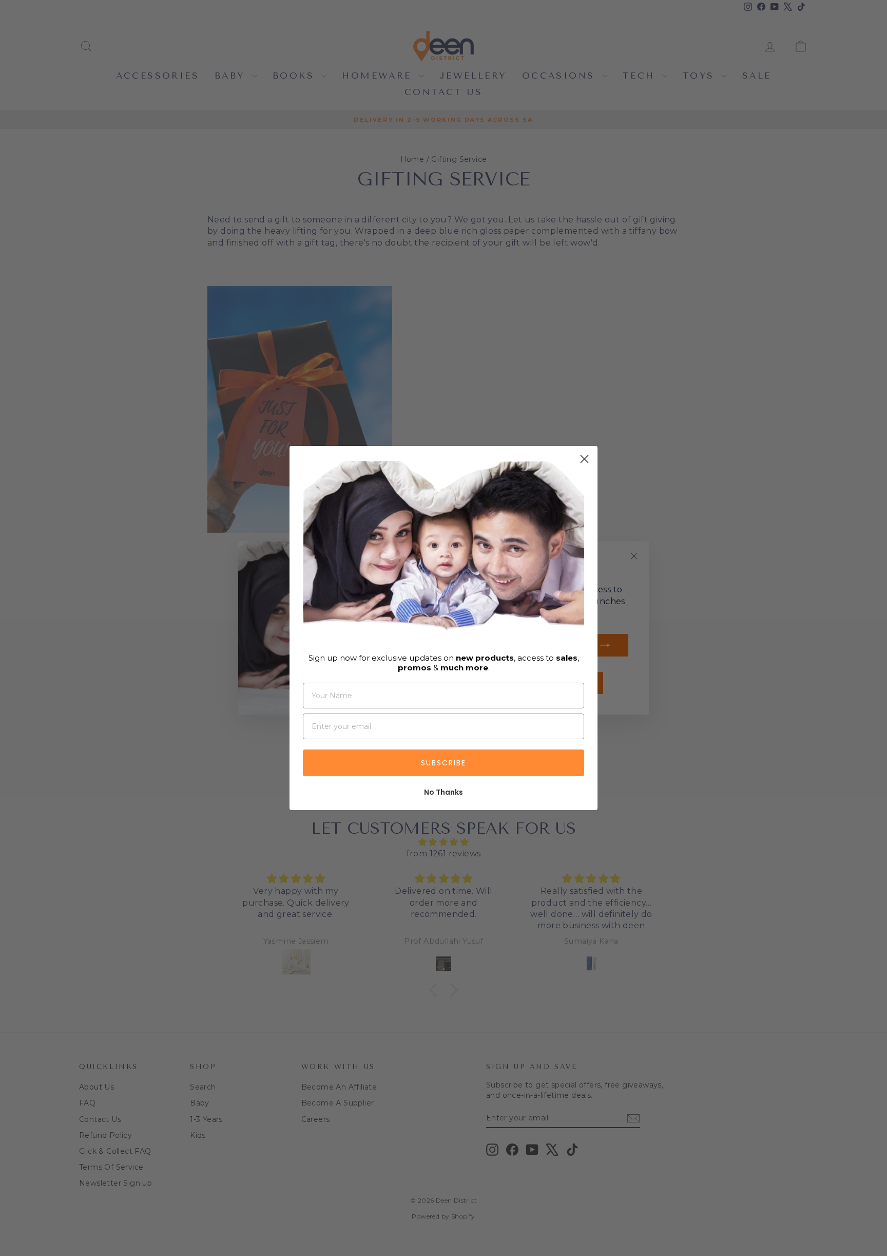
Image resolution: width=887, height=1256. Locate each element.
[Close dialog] (584, 459)
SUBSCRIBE (443, 763)
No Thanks (443, 792)
